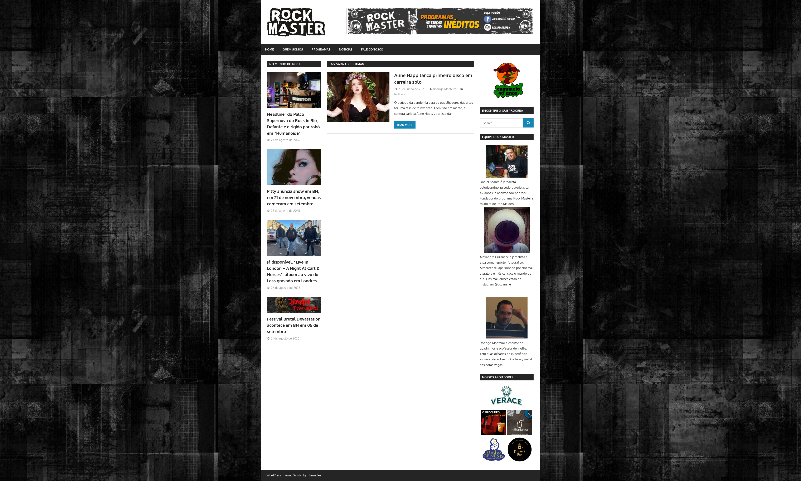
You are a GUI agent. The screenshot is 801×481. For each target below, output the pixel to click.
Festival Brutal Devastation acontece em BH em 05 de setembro (293, 325)
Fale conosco (372, 49)
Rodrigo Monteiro (444, 89)
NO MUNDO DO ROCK (284, 64)
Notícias (345, 49)
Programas (321, 49)
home (269, 49)
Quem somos (293, 49)
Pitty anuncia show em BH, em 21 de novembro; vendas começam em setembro (294, 197)
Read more (405, 124)
